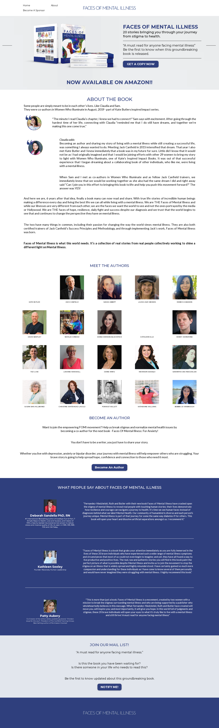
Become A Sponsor (34, 10)
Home (26, 5)
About (54, 5)
